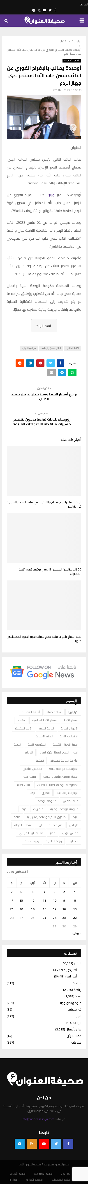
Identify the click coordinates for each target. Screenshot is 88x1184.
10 (54, 900)
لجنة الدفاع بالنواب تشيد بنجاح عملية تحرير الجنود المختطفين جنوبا (44, 639)
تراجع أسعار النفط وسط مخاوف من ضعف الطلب (44, 396)
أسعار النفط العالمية (44, 720)
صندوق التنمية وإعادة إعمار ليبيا (46, 817)
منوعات (76, 1042)
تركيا (32, 792)
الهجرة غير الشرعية (67, 792)
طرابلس (73, 825)
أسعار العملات (31, 712)
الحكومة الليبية (37, 744)
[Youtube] (44, 1144)
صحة (78, 996)
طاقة (17, 817)
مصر (52, 833)
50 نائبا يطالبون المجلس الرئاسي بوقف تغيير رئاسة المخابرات (50, 571)
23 (64, 918)
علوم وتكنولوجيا (70, 1003)
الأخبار (77, 61)
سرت (75, 817)
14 (12, 900)
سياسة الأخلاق (17, 1174)
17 (54, 909)
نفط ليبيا (73, 841)
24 (54, 918)
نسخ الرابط (43, 325)
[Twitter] (56, 1144)
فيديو (77, 1016)
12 (33, 900)
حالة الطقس (70, 801)
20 (21, 909)
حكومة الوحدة (47, 801)
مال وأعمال (73, 1029)
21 (12, 909)
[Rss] (32, 1144)
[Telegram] (20, 1144)
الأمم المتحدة (23, 728)
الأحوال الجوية (69, 728)
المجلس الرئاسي (32, 768)
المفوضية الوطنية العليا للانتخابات (57, 784)
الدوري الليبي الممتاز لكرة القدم (58, 752)
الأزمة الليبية (46, 728)
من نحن (65, 1174)
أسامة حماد (54, 712)
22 (75, 918)
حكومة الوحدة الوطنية (64, 809)
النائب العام (23, 784)
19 (33, 909)
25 (44, 918)
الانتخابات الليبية (69, 736)
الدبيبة (17, 744)
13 (21, 900)
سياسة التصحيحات (61, 1180)
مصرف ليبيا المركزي (31, 833)
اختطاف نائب (73, 348)
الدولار (29, 752)
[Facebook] (68, 1144)
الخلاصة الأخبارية (34, 1180)
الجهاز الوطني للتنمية (65, 744)
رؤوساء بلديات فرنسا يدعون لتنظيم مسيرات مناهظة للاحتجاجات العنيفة (42, 421)
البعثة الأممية (44, 736)
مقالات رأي (74, 1036)
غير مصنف (74, 1009)
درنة (23, 809)
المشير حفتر (30, 776)
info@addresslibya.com (38, 1119)
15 (75, 909)
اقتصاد (21, 720)
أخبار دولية (70, 970)
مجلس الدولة (22, 825)
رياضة (77, 990)
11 (44, 900)
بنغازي (46, 792)
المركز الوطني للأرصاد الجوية (60, 776)
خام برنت (38, 809)
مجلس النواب (29, 348)
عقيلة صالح (56, 825)
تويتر (52, 194)
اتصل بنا (84, 4)
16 (64, 909)
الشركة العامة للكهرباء (64, 760)
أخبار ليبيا (68, 61)
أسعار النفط (71, 720)
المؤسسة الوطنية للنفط (63, 768)
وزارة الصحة (32, 841)
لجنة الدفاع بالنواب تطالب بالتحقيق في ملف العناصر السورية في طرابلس (44, 504)
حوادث (77, 983)
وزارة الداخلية (54, 841)
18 (44, 909)
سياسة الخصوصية (43, 1174)
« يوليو (76, 933)
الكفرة (40, 760)
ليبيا (40, 825)
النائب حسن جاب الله (51, 348)
